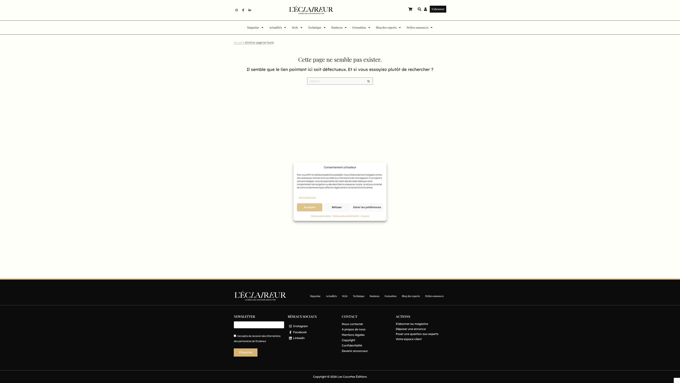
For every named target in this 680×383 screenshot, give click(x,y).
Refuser (337, 207)
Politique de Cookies (321, 215)
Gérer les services (307, 197)
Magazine (253, 27)
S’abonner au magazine (412, 324)
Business (336, 27)
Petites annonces (417, 27)
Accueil (238, 42)
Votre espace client (409, 339)
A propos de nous (354, 329)
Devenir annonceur (355, 351)
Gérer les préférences (367, 207)
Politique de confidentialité (346, 215)
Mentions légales (353, 335)
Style (295, 27)
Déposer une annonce (411, 329)
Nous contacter (352, 324)
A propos (365, 215)
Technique (314, 27)
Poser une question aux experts (417, 334)
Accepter (310, 207)
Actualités (275, 27)
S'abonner (438, 9)
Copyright (348, 340)
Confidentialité (352, 345)
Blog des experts (386, 27)
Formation (359, 27)
